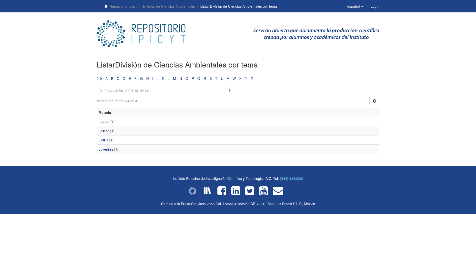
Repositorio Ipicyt (123, 6)
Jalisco (104, 130)
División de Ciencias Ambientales (169, 6)
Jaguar (104, 121)
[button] (355, 6)
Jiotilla (103, 139)
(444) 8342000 (291, 178)
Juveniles (106, 149)
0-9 (99, 78)
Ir (230, 90)
